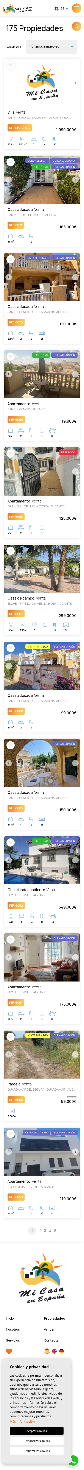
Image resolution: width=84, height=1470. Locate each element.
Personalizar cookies (37, 1441)
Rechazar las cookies (37, 1451)
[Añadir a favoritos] (10, 65)
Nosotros (13, 1329)
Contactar (52, 1340)
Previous (8, 83)
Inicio (10, 1318)
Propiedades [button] (54, 1318)
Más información (22, 1421)
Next (75, 83)
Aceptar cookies (36, 1431)
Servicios (13, 1340)
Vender (49, 1329)
